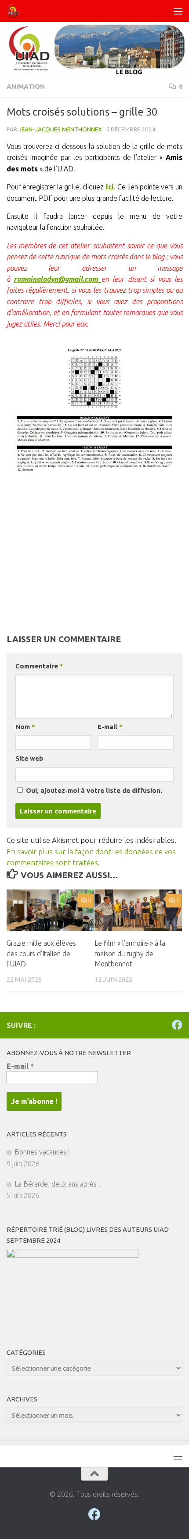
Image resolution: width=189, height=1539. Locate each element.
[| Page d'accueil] (15, 11)
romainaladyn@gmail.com (57, 279)
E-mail (110, 726)
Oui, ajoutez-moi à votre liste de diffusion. (93, 790)
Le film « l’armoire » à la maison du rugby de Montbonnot (129, 953)
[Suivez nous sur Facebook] (177, 1025)
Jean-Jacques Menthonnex (60, 129)
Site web (29, 758)
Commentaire (39, 666)
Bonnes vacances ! (42, 1152)
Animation (26, 86)
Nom (25, 726)
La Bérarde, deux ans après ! (57, 1184)
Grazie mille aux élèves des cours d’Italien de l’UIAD (41, 953)
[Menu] (178, 11)
